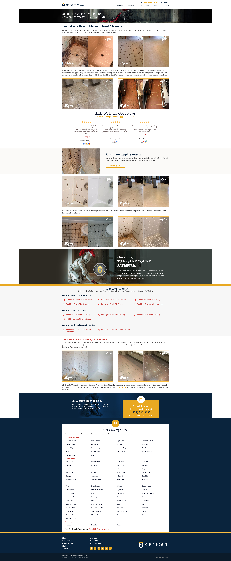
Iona (143, 497)
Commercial (130, 5)
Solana (93, 455)
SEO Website (159, 557)
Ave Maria (69, 461)
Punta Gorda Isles (147, 451)
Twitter (99, 548)
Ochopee (69, 476)
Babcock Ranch (71, 441)
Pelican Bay (120, 476)
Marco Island (70, 472)
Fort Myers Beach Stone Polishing (78, 319)
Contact (167, 5)
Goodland (145, 465)
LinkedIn (106, 548)
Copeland (69, 465)
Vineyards (145, 479)
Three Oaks (95, 515)
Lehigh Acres (70, 500)
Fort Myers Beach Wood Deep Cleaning (115, 329)
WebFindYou (166, 557)
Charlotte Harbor (147, 441)
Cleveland (94, 444)
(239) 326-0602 (164, 2)
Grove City (69, 448)
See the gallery (115, 166)
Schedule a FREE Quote (150, 2)
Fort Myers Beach (148, 493)
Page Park (145, 504)
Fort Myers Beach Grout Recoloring (79, 300)
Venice (119, 525)
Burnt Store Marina (97, 489)
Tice (118, 515)
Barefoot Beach (96, 461)
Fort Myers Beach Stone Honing (148, 315)
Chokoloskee (121, 461)
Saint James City (96, 511)
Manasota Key (121, 448)
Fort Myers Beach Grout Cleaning (113, 300)
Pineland (145, 508)
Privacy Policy (73, 557)
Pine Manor (120, 508)
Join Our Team (96, 543)
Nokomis (69, 525)
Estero (93, 493)
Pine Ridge (145, 476)
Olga (118, 504)
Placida (68, 451)
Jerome (93, 469)
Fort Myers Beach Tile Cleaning (77, 304)
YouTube (102, 548)
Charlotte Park (70, 444)
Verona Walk (121, 479)
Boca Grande (95, 441)
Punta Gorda (121, 451)
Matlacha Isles (121, 500)
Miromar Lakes (71, 504)
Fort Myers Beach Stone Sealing (113, 315)
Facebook (95, 548)
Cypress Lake (70, 493)
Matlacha (94, 500)
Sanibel (144, 511)
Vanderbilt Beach (96, 479)
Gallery (140, 5)
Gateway (94, 497)
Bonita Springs (146, 486)
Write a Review (141, 2)
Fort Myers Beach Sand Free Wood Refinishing (78, 330)
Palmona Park (70, 508)
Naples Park (146, 472)
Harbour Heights (96, 448)
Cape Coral (120, 489)
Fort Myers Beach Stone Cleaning (78, 315)
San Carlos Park (122, 511)
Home (64, 538)
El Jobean (120, 444)
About (147, 5)
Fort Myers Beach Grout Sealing (148, 300)
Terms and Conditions (83, 557)
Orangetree (94, 476)
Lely (118, 469)
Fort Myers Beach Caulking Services (150, 304)
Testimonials (157, 5)
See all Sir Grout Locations (99, 529)
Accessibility (65, 557)
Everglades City (96, 465)
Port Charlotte (95, 451)
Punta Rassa (70, 511)
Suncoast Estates (71, 515)
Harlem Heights (122, 497)
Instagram (91, 548)
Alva (67, 486)
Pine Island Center (97, 508)
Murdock (145, 448)
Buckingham (70, 489)
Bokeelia (119, 486)
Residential (120, 5)
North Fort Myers (96, 504)
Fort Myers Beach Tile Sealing (112, 304)
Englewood (145, 444)
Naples (93, 472)
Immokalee (69, 469)
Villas (144, 515)
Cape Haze (120, 441)
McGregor (145, 500)
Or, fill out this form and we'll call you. (141, 415)
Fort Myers (120, 493)
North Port (94, 525)
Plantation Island (71, 479)
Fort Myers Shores (72, 497)
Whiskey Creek (71, 518)
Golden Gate (121, 465)
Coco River (145, 461)
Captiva (144, 489)
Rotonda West (70, 455)
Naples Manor (121, 472)
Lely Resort (146, 469)
